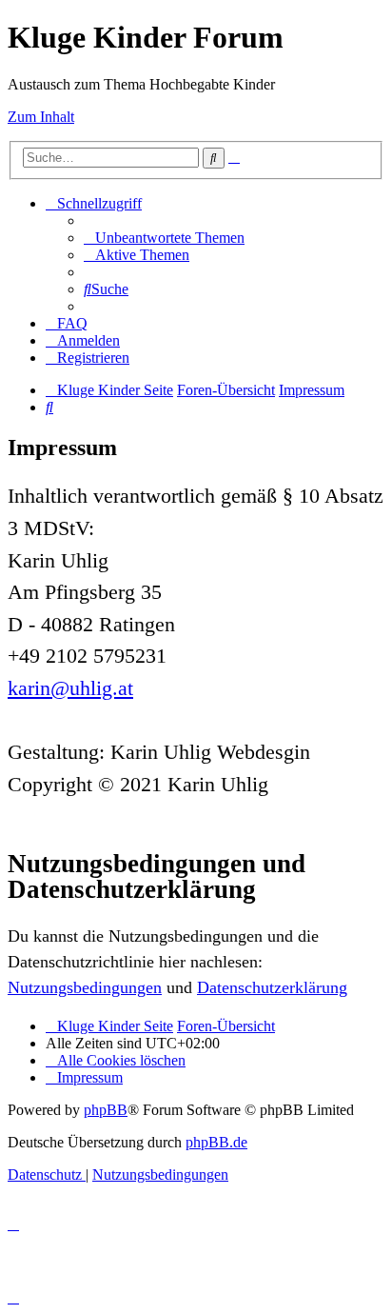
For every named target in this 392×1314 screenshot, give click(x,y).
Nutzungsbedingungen (85, 987)
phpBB (105, 1110)
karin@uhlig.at (70, 688)
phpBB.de (216, 1142)
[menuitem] (164, 237)
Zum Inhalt (41, 117)
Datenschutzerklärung (272, 987)
